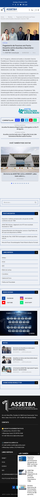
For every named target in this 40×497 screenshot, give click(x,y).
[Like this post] (18, 120)
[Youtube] (20, 4)
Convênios (5, 274)
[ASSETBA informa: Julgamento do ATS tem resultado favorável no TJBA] (22, 472)
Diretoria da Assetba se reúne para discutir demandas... (24, 348)
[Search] (29, 10)
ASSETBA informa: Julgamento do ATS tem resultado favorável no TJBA (32, 476)
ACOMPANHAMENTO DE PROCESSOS (13, 474)
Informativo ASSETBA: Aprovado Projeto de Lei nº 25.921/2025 (25, 368)
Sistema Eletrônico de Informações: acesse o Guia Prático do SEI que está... (32, 490)
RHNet (4, 258)
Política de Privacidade (8, 282)
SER (3, 266)
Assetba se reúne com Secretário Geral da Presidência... (25, 358)
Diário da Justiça (6, 270)
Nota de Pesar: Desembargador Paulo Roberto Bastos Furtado (20, 242)
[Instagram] (18, 4)
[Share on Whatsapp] (35, 120)
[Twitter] (15, 4)
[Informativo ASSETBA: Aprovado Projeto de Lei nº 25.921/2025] (6, 370)
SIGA (3, 262)
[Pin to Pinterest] (31, 120)
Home (2, 17)
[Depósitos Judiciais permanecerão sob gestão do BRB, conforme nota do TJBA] (22, 458)
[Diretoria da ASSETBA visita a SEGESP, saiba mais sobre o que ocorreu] (20, 160)
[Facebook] (13, 487)
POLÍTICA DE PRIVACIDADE (10, 478)
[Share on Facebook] (22, 120)
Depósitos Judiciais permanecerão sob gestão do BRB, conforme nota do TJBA (32, 461)
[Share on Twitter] (26, 120)
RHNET (4, 458)
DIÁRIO (4, 466)
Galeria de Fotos (6, 278)
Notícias (10, 17)
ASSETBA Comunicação (12, 52)
